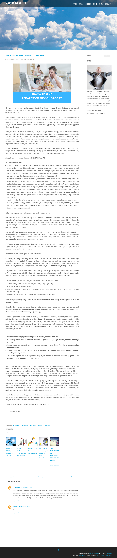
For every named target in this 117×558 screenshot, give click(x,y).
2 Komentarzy (30, 59)
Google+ (33, 425)
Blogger (109, 553)
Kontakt (108, 4)
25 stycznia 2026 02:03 (23, 506)
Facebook (17, 425)
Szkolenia (88, 4)
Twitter (25, 425)
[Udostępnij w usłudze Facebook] (12, 429)
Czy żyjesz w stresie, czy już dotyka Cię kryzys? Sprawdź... (43, 453)
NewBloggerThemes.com (104, 555)
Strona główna (42, 477)
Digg (48, 425)
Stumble (41, 425)
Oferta (101, 4)
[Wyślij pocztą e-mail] (7, 429)
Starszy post (74, 477)
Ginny (15, 506)
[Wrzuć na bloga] (9, 429)
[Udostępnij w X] (11, 429)
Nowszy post (10, 477)
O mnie (95, 4)
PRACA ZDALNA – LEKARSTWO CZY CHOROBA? (24, 55)
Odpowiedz (16, 501)
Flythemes (82, 555)
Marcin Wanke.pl (16, 3)
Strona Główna (78, 4)
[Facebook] (58, 550)
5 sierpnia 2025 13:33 (26, 487)
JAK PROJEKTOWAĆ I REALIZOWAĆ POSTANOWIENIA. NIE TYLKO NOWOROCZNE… (54, 458)
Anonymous (16, 487)
